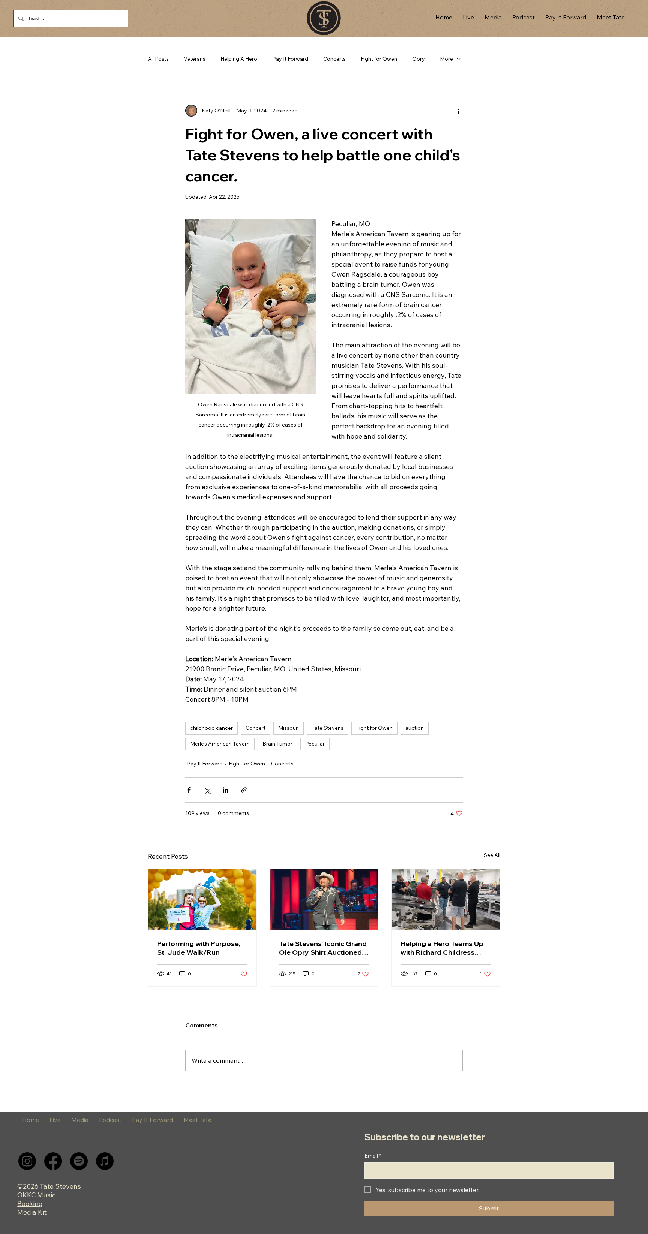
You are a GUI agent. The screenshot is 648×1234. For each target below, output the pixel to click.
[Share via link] (244, 790)
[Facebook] (53, 1161)
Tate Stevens (328, 728)
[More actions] (458, 110)
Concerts (334, 58)
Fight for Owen (379, 58)
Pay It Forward (290, 58)
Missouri (288, 728)
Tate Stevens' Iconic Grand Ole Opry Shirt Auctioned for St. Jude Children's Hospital (323, 948)
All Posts (158, 58)
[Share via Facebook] (188, 790)
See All (492, 855)
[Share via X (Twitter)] (207, 790)
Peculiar (315, 743)
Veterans (195, 58)
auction (414, 728)
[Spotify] (79, 1161)
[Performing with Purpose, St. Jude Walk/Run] (202, 899)
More (446, 58)
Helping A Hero (238, 58)
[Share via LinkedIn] (225, 790)
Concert (256, 728)
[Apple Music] (105, 1161)
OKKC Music (36, 1195)
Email (372, 1155)
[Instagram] (27, 1161)
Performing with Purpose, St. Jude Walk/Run (198, 948)
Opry (418, 58)
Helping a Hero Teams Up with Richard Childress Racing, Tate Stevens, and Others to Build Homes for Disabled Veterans (443, 948)
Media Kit (31, 1212)
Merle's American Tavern (220, 743)
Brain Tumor (277, 743)
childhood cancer (211, 728)
